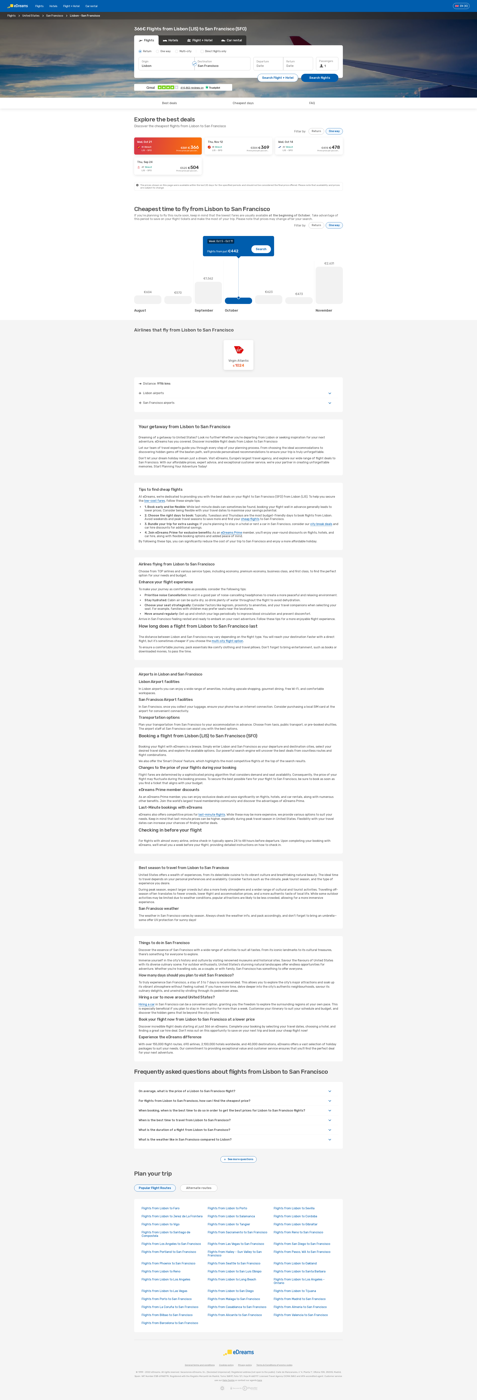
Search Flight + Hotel (277, 78)
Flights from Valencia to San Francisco (301, 1315)
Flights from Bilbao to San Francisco (167, 1315)
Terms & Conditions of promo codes (274, 1365)
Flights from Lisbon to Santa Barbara (300, 1271)
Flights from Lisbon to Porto (227, 1208)
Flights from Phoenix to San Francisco (168, 1263)
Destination (205, 61)
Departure (263, 61)
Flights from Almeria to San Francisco (300, 1307)
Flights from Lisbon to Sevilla (294, 1208)
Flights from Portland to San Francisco (169, 1252)
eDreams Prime (231, 532)
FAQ (312, 103)
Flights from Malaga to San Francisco (234, 1299)
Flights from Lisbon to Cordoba (295, 1216)
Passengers (326, 61)
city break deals (321, 524)
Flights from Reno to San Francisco (298, 1232)
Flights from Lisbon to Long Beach (232, 1279)
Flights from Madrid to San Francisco (300, 1299)
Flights (39, 6)
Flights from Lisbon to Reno (161, 1271)
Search (261, 249)
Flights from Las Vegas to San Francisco (236, 1244)
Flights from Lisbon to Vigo (160, 1224)
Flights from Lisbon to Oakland (295, 1263)
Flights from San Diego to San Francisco (302, 1244)
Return (290, 61)
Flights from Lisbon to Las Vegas (164, 1291)
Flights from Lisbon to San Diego (231, 1291)
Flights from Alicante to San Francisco (235, 1315)
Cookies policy (226, 1365)
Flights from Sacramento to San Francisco (237, 1232)
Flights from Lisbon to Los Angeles (166, 1279)
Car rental (91, 6)
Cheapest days (243, 103)
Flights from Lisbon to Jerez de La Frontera (172, 1216)
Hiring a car (147, 1004)
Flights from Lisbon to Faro (160, 1208)
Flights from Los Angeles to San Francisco (171, 1244)
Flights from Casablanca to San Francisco (237, 1307)
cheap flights (250, 519)
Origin (145, 61)
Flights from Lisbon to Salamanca (231, 1216)
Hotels (53, 6)
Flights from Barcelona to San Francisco (170, 1323)
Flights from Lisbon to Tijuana (295, 1291)
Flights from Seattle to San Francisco (234, 1263)
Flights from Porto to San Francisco (167, 1299)
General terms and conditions (200, 1365)
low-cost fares (154, 500)
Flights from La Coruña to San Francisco (170, 1307)
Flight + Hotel (71, 6)
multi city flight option (227, 641)
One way (334, 131)
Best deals (169, 103)
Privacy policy (245, 1365)
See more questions (240, 1159)
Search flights (319, 78)
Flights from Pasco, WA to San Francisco (302, 1252)
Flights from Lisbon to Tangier (229, 1224)
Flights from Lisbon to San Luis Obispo (234, 1271)
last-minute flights (211, 814)
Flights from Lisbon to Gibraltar (296, 1224)
